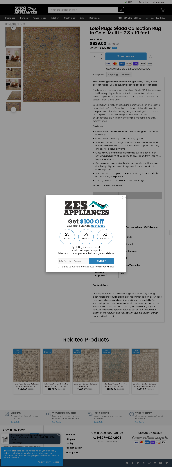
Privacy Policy (107, 266)
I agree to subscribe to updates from (87, 266)
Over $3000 (98, 226)
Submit (101, 260)
